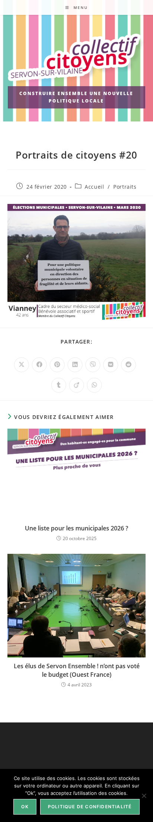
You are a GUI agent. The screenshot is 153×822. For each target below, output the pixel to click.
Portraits (124, 186)
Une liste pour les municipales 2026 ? (76, 528)
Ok (24, 806)
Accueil (94, 186)
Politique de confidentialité (90, 806)
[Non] (143, 795)
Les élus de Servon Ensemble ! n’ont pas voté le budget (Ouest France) (77, 670)
